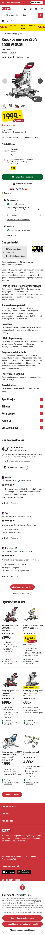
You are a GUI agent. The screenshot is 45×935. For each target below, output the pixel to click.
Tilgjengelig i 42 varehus (11, 662)
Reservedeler (8, 413)
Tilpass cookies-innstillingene (22, 930)
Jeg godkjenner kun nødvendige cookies (23, 924)
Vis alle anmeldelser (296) (22, 587)
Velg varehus (9, 21)
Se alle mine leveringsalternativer (18, 220)
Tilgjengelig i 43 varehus (33, 662)
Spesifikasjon (8, 399)
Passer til (6, 420)
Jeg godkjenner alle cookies (22, 918)
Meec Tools (6, 49)
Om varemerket (10, 427)
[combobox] (22, 15)
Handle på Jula (9, 807)
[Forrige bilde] (4, 81)
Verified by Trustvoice (21, 593)
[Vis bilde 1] (4, 105)
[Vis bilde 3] (16, 105)
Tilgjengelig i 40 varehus (11, 723)
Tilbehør (6, 406)
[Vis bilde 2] (10, 105)
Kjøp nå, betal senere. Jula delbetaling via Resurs (21, 137)
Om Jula (6, 814)
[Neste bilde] (40, 81)
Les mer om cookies (19, 912)
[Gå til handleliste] (30, 9)
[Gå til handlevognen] (36, 9)
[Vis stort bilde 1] (22, 81)
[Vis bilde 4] (22, 105)
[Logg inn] (25, 9)
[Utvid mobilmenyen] (42, 9)
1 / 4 (35, 99)
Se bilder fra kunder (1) (16, 467)
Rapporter (14, 503)
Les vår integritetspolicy (34, 912)
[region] (22, 908)
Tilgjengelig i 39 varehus (33, 723)
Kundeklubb (7, 821)
